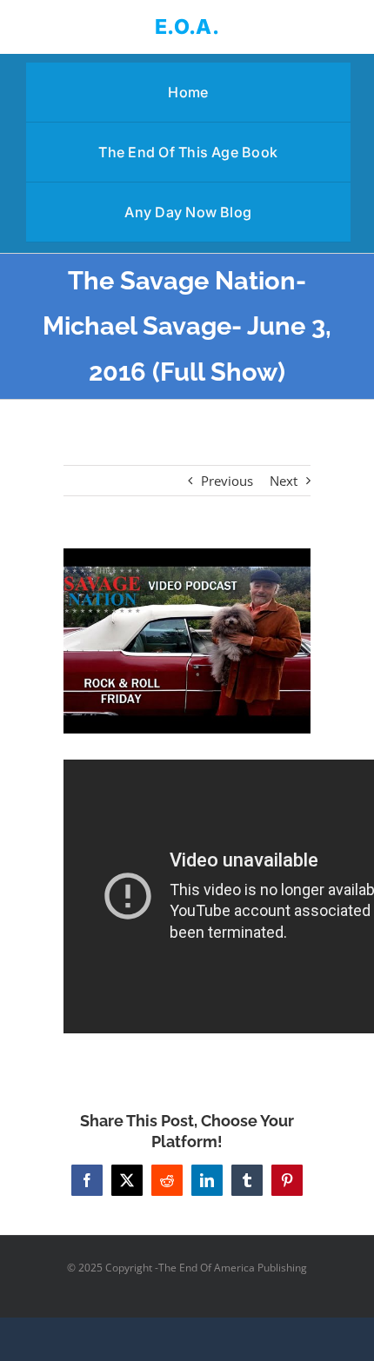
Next (283, 480)
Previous (227, 480)
